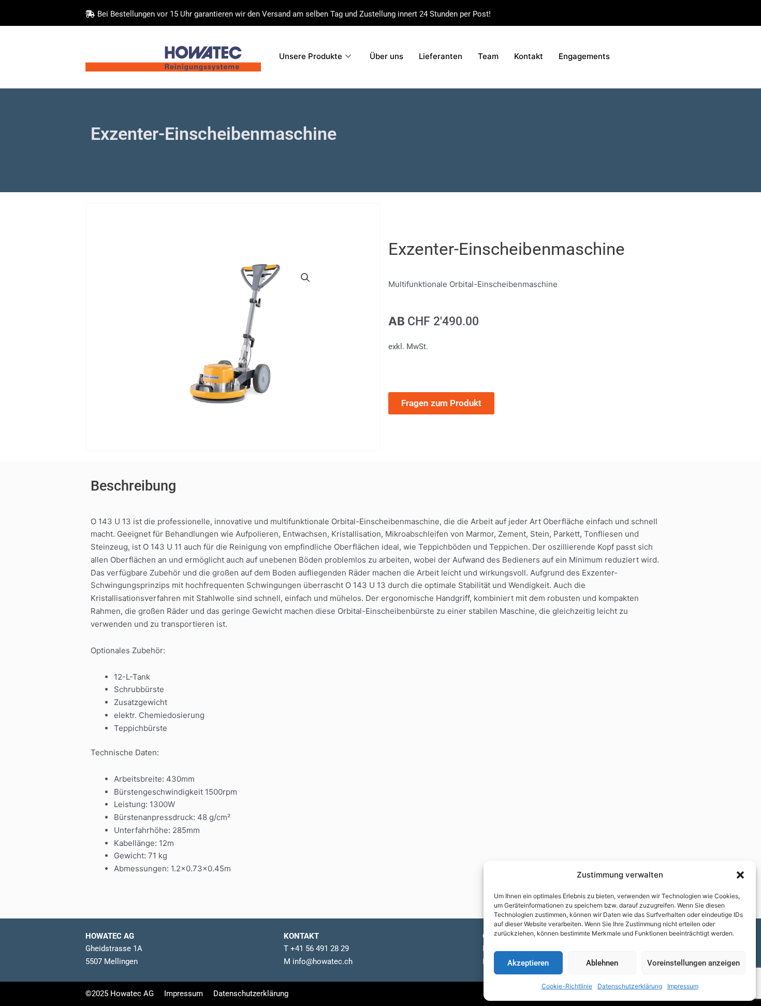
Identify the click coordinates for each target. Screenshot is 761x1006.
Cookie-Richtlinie (567, 986)
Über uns (386, 56)
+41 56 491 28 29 (319, 948)
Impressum (682, 986)
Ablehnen (602, 963)
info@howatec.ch (321, 961)
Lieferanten (440, 56)
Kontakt (528, 56)
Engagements (584, 56)
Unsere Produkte (310, 56)
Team (488, 56)
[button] (740, 875)
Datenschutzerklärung (629, 986)
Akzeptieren (528, 963)
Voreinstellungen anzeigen (693, 963)
